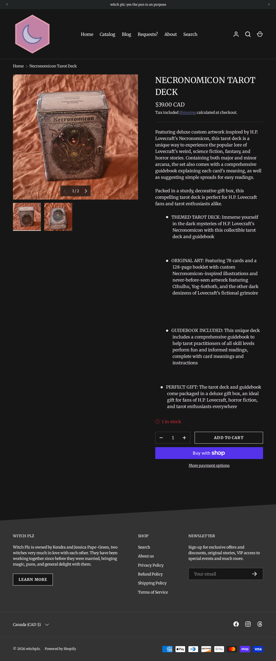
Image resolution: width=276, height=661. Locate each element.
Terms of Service (153, 592)
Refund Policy (150, 574)
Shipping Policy (152, 583)
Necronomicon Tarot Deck (53, 66)
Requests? (148, 34)
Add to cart (228, 437)
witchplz (33, 649)
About (170, 34)
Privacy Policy (151, 565)
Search (190, 34)
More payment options (209, 465)
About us (146, 556)
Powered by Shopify (60, 649)
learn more (33, 579)
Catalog (107, 34)
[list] (75, 137)
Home (87, 34)
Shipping (187, 112)
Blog (126, 34)
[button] (260, 34)
